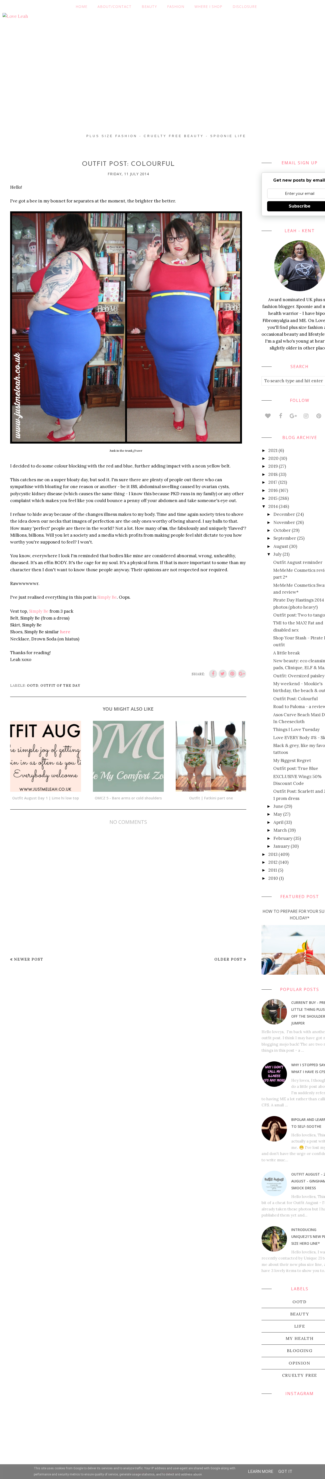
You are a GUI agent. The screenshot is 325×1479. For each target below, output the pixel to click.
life (299, 1326)
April (278, 822)
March (280, 830)
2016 (273, 490)
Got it (285, 1471)
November (284, 522)
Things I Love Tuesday (296, 729)
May (277, 814)
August (280, 546)
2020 (273, 458)
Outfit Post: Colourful (295, 698)
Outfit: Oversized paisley (298, 676)
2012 (273, 862)
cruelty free (299, 1375)
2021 (273, 450)
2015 (273, 498)
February (282, 838)
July (277, 554)
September (284, 538)
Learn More (260, 1471)
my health (300, 1338)
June (278, 806)
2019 (273, 466)
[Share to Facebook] (213, 674)
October (282, 530)
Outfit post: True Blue (295, 768)
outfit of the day (60, 685)
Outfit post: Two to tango (299, 615)
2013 (273, 854)
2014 (273, 506)
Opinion (299, 1363)
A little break (286, 653)
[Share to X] (223, 674)
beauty (299, 1313)
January (281, 846)
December (284, 514)
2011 (272, 870)
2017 (272, 482)
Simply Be (107, 597)
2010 (273, 878)
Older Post (228, 959)
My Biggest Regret (292, 760)
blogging (300, 1350)
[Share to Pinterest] (232, 674)
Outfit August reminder (297, 562)
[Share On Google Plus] (242, 674)
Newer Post (28, 959)
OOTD (32, 685)
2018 (273, 474)
